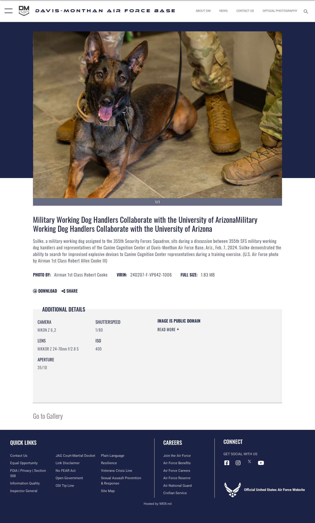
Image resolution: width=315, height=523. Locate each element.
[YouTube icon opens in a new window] (260, 462)
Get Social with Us (240, 454)
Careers (172, 442)
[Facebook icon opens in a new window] (226, 462)
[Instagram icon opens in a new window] (238, 462)
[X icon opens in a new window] (249, 461)
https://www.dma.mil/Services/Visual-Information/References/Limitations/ (212, 365)
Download (47, 291)
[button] (7, 11)
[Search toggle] (307, 11)
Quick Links (23, 442)
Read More (167, 329)
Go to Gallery (48, 416)
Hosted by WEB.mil (158, 503)
